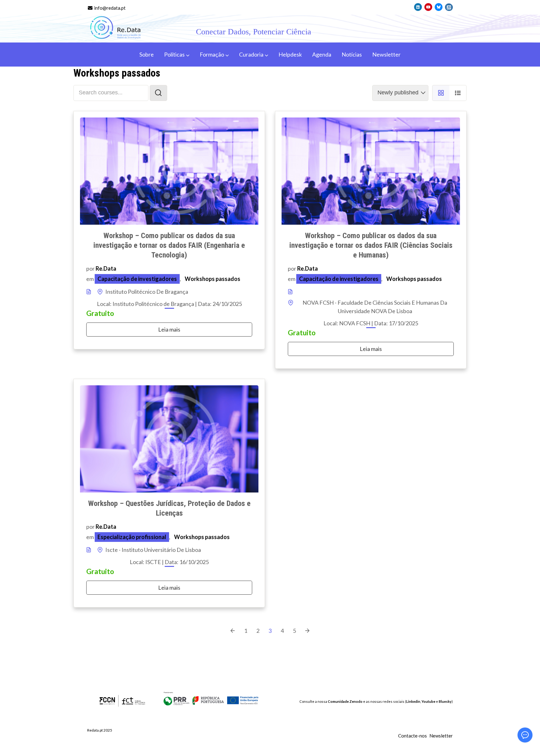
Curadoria (251, 54)
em (90, 278)
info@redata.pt (109, 8)
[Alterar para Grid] (440, 93)
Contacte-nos (412, 735)
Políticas (174, 54)
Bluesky (445, 701)
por (91, 268)
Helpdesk (290, 54)
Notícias (352, 54)
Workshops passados (212, 278)
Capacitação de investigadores (137, 278)
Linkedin (413, 701)
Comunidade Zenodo (345, 701)
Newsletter (386, 54)
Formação (212, 54)
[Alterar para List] (458, 93)
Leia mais (169, 329)
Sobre (146, 54)
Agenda (321, 54)
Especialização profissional (132, 536)
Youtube (428, 701)
